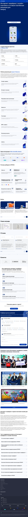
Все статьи (14, 407)
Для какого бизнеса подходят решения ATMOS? (10, 449)
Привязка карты (15, 329)
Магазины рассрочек (2, 488)
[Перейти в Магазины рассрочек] (26, 133)
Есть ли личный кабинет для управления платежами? (11, 468)
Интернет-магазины (2, 482)
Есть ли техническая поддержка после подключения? (12, 472)
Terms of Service (15, 344)
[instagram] (18, 505)
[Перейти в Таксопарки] (26, 116)
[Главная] (3, 1)
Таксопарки (8, 322)
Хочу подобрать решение (14, 22)
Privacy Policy (12, 344)
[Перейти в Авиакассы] (26, 107)
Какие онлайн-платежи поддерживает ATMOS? (10, 441)
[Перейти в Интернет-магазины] (26, 90)
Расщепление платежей (22, 329)
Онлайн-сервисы (2, 481)
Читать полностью (4, 248)
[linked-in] (10, 505)
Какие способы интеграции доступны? (8, 459)
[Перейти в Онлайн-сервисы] (26, 81)
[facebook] (26, 505)
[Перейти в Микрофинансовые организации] (26, 99)
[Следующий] (27, 217)
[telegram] (2, 505)
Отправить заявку (23, 344)
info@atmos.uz (4, 498)
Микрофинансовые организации (4, 483)
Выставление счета (5, 331)
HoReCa (1, 489)
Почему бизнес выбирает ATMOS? (8, 475)
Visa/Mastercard (10, 329)
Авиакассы (4, 322)
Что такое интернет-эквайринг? (7, 438)
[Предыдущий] (24, 217)
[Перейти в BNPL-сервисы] (26, 125)
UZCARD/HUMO (4, 329)
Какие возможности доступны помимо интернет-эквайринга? (13, 452)
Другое (12, 322)
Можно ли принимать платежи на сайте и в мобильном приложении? (12, 445)
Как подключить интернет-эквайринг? (8, 455)
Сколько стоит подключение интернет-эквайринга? (11, 465)
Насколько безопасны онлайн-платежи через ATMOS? (12, 462)
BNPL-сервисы (2, 487)
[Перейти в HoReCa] (26, 142)
